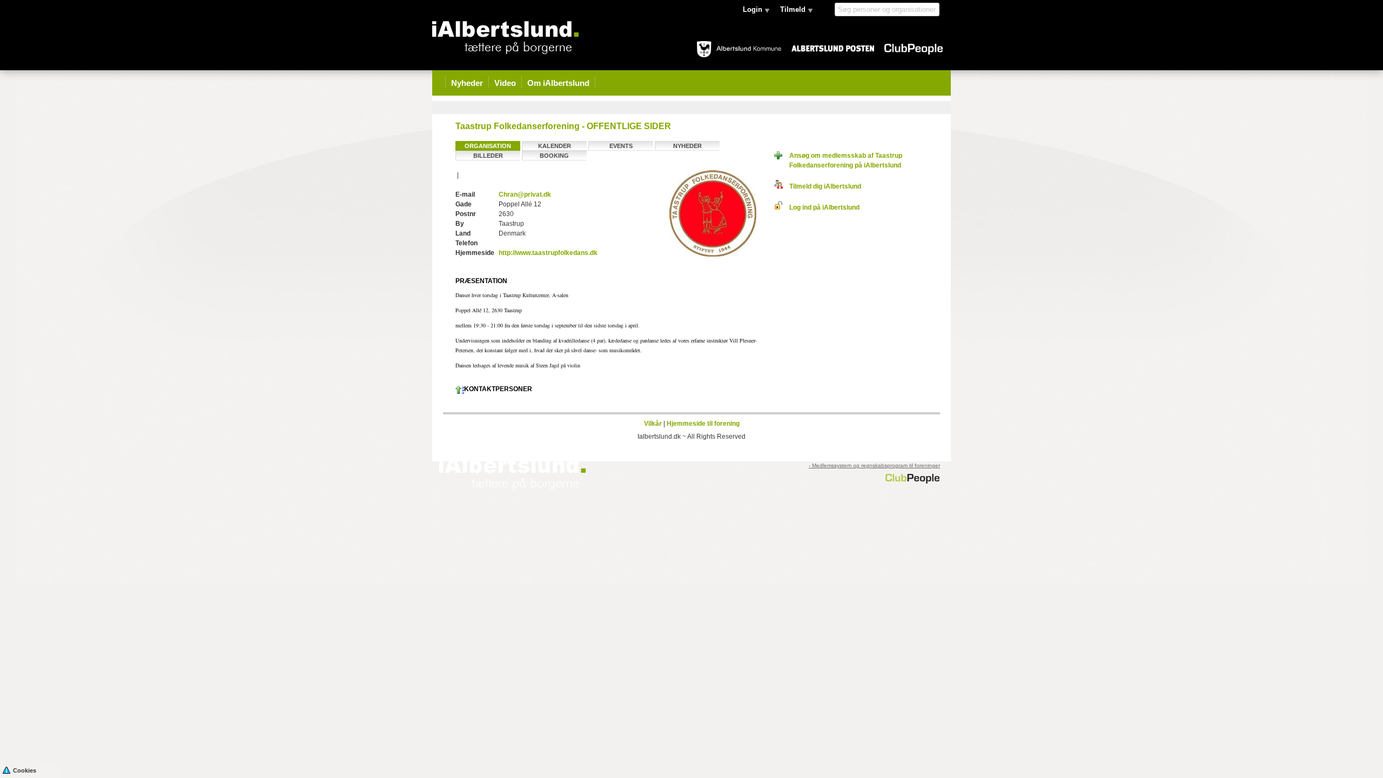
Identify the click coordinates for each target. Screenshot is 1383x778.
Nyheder (467, 83)
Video (505, 83)
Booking (554, 155)
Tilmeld (792, 9)
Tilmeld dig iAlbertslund (822, 186)
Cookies (24, 770)
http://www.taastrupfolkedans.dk (548, 253)
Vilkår (653, 423)
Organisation (488, 146)
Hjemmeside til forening (703, 423)
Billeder (488, 155)
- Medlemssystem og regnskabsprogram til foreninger (874, 465)
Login (752, 9)
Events (621, 146)
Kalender (554, 146)
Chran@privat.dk (525, 194)
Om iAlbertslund (558, 83)
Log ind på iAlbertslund (821, 207)
